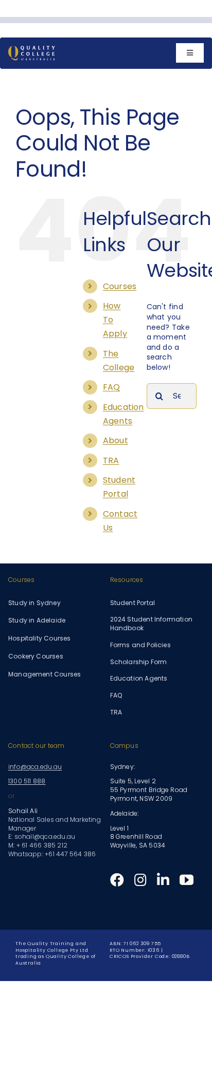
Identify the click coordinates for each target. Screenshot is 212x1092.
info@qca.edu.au (35, 766)
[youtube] (186, 880)
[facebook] (117, 880)
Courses (119, 286)
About (115, 440)
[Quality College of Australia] (31, 49)
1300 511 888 (27, 781)
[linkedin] (163, 880)
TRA (111, 460)
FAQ (111, 387)
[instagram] (140, 880)
